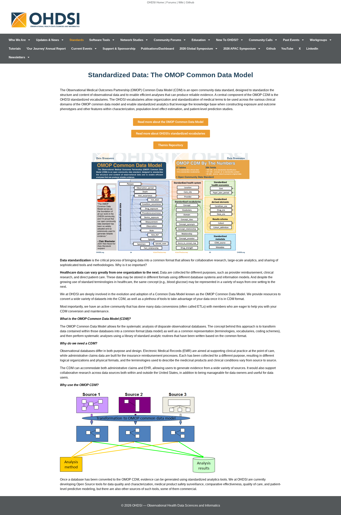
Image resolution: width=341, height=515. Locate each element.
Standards (76, 40)
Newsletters (17, 57)
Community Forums (167, 40)
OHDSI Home (155, 2)
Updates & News (47, 40)
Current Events (81, 48)
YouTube (287, 48)
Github (190, 2)
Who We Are (17, 40)
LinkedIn (312, 48)
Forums (171, 2)
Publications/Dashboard (157, 48)
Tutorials (15, 48)
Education (199, 40)
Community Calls (261, 40)
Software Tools (99, 40)
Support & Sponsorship (119, 48)
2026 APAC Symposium (239, 48)
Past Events (291, 40)
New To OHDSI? (227, 40)
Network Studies (131, 40)
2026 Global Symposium (196, 48)
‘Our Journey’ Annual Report (46, 48)
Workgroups (318, 40)
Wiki (181, 2)
